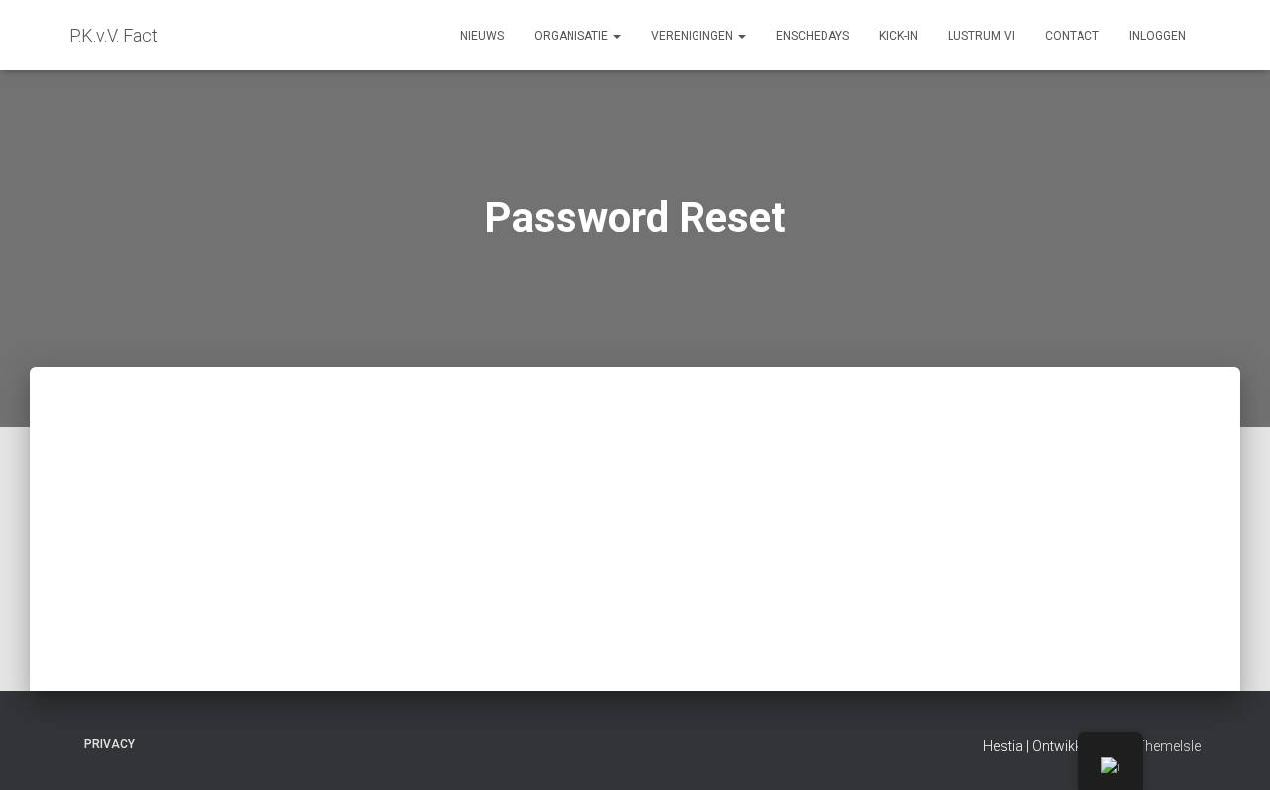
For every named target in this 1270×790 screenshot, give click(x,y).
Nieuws (482, 36)
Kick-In (898, 36)
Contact (1072, 36)
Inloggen (1157, 36)
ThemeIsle (1168, 746)
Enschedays (812, 36)
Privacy (109, 744)
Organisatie (572, 36)
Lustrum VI (981, 36)
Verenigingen (693, 36)
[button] (616, 36)
